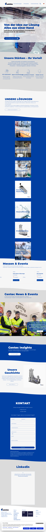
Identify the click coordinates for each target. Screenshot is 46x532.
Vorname (13, 419)
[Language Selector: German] (43, 4)
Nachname (23, 419)
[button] (18, 4)
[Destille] (26, 334)
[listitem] (23, 129)
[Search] (40, 4)
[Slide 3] (23, 334)
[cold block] (25, 334)
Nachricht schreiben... (14, 440)
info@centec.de (4, 516)
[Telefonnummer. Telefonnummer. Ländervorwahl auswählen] (13, 433)
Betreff (12, 436)
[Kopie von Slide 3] (24, 334)
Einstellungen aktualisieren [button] (23, 476)
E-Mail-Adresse (13, 423)
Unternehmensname (14, 427)
